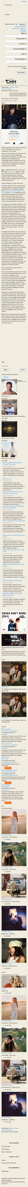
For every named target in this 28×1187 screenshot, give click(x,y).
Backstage (4, 734)
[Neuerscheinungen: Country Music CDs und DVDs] (14, 640)
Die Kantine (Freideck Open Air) (10, 775)
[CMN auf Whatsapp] (18, 1135)
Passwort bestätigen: (19, 49)
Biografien (4, 988)
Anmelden (5, 377)
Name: (23, 33)
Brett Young (12, 192)
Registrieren (23, 30)
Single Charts (5, 717)
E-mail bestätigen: (20, 59)
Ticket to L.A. (11, 171)
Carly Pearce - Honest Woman (9, 837)
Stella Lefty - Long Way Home (9, 966)
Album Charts (5, 686)
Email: (23, 54)
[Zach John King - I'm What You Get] (14, 886)
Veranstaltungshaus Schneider (9, 762)
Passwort (7, 14)
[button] (7, 1152)
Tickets (8, 768)
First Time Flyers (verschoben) (9, 731)
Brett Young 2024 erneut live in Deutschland (14, 520)
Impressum (4, 1183)
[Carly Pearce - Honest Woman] (14, 821)
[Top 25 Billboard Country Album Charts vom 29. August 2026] (14, 673)
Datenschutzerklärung (7, 1182)
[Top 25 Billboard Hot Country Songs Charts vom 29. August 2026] (14, 704)
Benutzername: (20, 38)
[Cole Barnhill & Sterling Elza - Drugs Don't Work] (14, 621)
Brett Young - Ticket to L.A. (8, 458)
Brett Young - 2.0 (6, 396)
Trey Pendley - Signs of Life (9, 869)
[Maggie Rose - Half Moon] (14, 918)
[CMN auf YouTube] (21, 94)
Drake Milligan (5, 786)
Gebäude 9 (4, 748)
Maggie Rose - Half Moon (8, 933)
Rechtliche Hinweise (19, 1182)
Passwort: (22, 43)
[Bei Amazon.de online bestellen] (7, 143)
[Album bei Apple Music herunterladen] (14, 143)
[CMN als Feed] (24, 94)
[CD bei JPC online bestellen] (21, 143)
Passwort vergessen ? (20, 26)
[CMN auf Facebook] (11, 94)
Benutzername (8, 5)
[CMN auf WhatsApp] (18, 94)
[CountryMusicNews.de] (11, 81)
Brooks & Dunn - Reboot (8, 438)
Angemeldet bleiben (10, 24)
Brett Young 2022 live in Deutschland (12, 580)
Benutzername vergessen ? (19, 28)
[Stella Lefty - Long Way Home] (14, 950)
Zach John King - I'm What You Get (11, 901)
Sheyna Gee (5, 759)
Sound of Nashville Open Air (9, 772)
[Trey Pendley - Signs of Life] (14, 853)
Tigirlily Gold (5, 990)
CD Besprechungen (7, 834)
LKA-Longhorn (5, 790)
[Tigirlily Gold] (14, 981)
